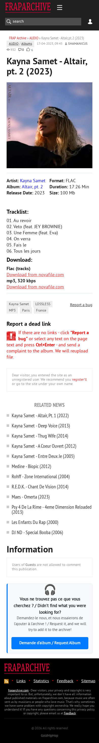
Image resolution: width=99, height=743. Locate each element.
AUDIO (14, 44)
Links (21, 681)
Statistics (41, 681)
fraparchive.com (18, 691)
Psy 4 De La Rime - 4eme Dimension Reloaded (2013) (52, 509)
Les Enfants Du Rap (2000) (35, 522)
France (41, 310)
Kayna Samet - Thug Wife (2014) (40, 435)
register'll (79, 380)
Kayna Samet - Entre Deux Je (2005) (43, 456)
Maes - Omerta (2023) (31, 496)
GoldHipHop (49, 736)
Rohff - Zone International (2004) (41, 476)
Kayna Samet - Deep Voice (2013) (41, 425)
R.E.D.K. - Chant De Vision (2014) (40, 486)
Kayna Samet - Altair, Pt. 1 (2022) (40, 415)
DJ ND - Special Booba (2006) (37, 532)
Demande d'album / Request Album (49, 643)
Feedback (65, 681)
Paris (26, 310)
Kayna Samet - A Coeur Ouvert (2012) (44, 446)
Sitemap (88, 681)
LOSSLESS (42, 304)
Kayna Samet (19, 304)
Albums (26, 44)
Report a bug (81, 305)
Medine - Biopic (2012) (31, 466)
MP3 (12, 310)
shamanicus (78, 44)
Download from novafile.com (35, 275)
